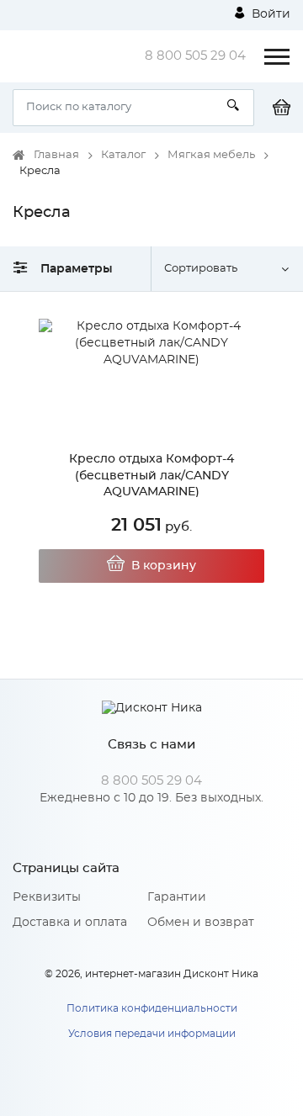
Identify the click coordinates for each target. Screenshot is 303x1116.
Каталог (123, 155)
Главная (56, 155)
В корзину (163, 566)
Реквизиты (47, 897)
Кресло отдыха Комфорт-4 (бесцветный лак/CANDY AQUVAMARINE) (151, 475)
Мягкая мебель (211, 155)
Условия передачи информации (152, 1034)
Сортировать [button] (200, 268)
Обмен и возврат (200, 922)
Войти (269, 14)
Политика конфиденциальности (151, 1008)
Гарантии (176, 897)
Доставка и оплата (70, 922)
